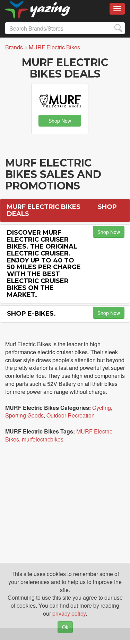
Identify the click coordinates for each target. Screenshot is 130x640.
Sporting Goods (24, 415)
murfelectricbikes (42, 439)
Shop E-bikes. (31, 313)
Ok (65, 627)
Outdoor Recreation (70, 415)
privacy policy (69, 613)
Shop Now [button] (60, 120)
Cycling (101, 408)
